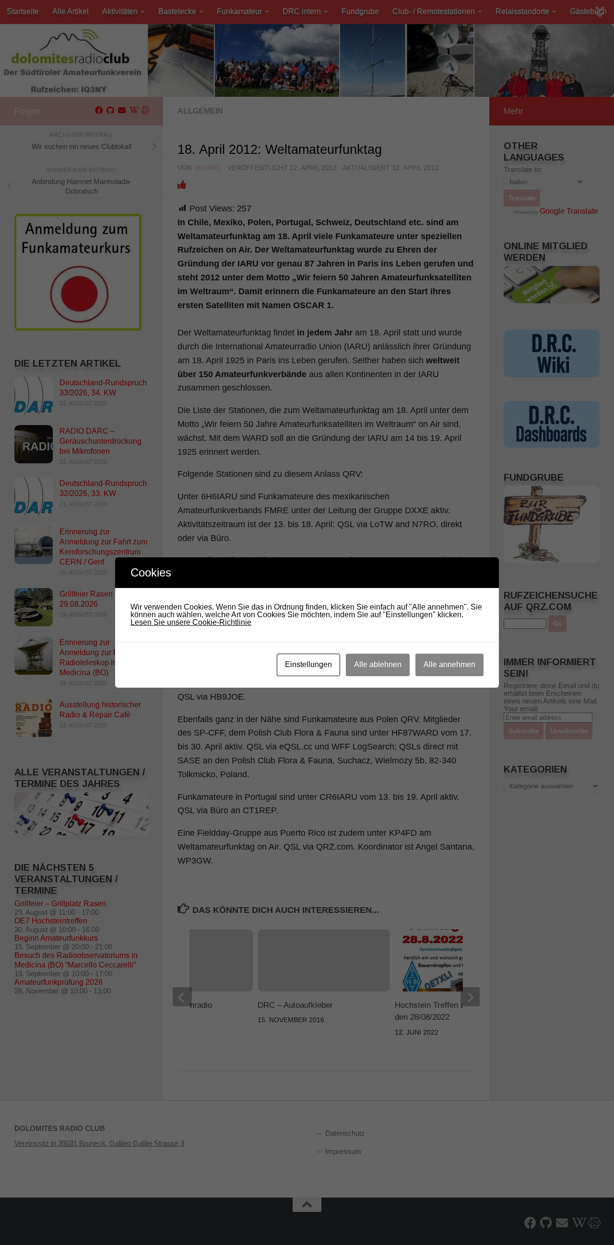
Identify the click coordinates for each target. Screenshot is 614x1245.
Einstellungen (308, 664)
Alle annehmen (449, 664)
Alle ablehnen (377, 664)
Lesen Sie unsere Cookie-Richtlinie (190, 622)
